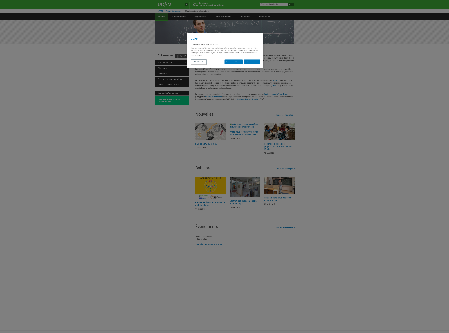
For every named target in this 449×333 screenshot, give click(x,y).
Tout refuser (252, 62)
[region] (225, 50)
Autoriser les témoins (233, 62)
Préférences (198, 62)
